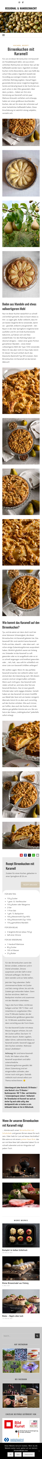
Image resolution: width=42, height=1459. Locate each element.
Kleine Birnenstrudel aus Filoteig (15, 1283)
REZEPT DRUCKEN (30, 885)
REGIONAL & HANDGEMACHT (21, 8)
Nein (18, 1454)
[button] (21, 855)
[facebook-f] (22, 2)
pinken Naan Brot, (28, 1139)
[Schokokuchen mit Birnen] (21, 1166)
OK (10, 1454)
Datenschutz (29, 1454)
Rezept (25, 45)
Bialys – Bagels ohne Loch (12, 1316)
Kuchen (17, 45)
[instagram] (20, 2)
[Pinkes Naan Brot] (21, 1195)
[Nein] (39, 1451)
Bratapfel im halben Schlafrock (14, 1250)
